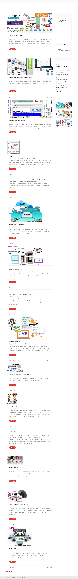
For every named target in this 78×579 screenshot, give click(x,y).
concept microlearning (27, 468)
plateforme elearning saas (29, 181)
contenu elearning (34, 468)
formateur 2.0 (19, 36)
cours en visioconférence (25, 294)
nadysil (11, 36)
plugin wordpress (26, 343)
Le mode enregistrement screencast (17, 120)
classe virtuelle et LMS (28, 376)
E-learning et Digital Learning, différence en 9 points (20, 77)
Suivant (11, 571)
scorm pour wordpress (35, 343)
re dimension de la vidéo (19, 269)
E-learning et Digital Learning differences (37, 78)
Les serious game (13, 406)
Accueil (29, 9)
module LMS (34, 549)
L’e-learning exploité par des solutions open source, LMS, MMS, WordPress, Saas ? (27, 179)
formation (14, 36)
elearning (14, 78)
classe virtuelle (22, 376)
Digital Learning (19, 78)
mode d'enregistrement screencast (20, 121)
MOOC (30, 294)
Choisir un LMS (12, 431)
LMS (23, 181)
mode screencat (28, 121)
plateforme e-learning (47, 549)
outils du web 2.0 (31, 36)
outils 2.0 (27, 36)
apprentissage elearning (20, 468)
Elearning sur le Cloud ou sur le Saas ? (17, 224)
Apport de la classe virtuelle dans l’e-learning (19, 504)
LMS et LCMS (34, 376)
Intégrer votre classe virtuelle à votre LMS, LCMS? (20, 374)
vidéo (13, 121)
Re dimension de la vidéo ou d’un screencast (18, 268)
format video (35, 158)
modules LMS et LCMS (40, 549)
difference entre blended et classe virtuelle (39, 506)
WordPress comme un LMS (15, 341)
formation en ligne (19, 343)
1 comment (50, 97)
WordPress (23, 577)
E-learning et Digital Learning (26, 78)
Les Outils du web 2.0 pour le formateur (18, 35)
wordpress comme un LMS (43, 343)
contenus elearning (25, 549)
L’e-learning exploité (20, 181)
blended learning (25, 506)
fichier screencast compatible (28, 158)
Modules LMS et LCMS (14, 548)
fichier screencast (20, 158)
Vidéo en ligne (15, 158)
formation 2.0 (23, 36)
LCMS (29, 549)
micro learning (40, 468)
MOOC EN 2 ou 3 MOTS (14, 293)
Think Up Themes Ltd (14, 577)
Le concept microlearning (14, 467)
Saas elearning (35, 181)
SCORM (31, 343)
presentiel (48, 506)
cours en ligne (19, 294)
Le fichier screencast (13, 156)
